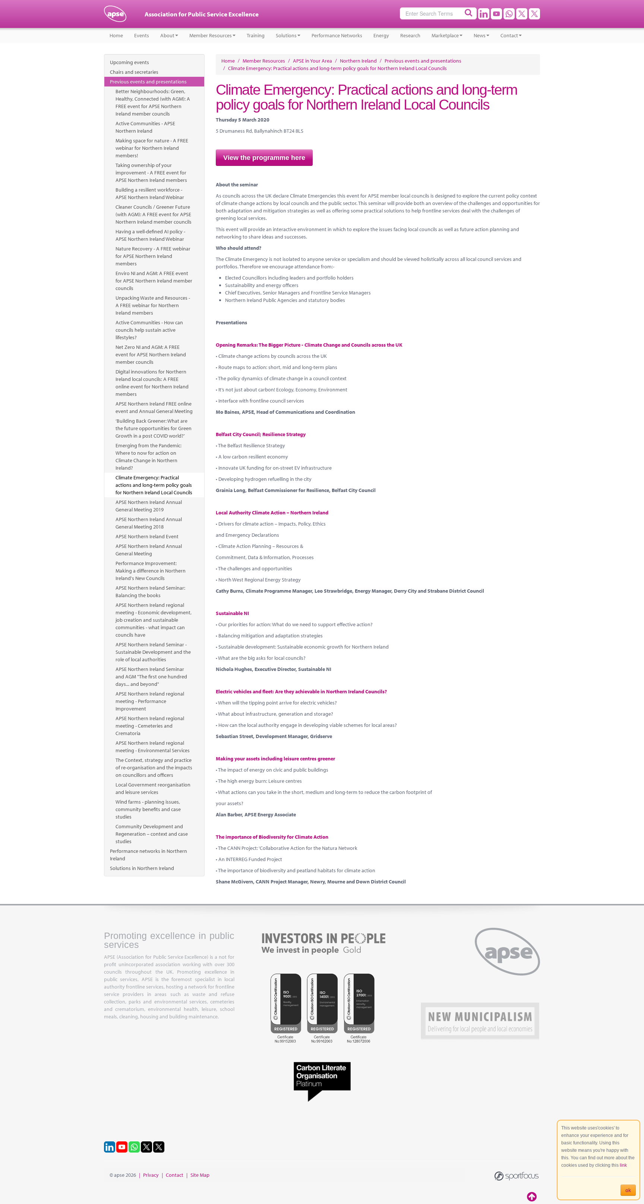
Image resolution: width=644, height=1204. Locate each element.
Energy (381, 35)
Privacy (151, 1175)
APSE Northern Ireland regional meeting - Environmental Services (153, 747)
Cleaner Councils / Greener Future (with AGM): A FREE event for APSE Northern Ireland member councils (154, 214)
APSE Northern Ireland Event (147, 536)
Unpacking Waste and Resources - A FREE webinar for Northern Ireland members (153, 305)
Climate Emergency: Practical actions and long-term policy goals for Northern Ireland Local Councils (154, 485)
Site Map (199, 1175)
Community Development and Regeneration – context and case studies (152, 834)
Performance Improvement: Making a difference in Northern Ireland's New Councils (151, 570)
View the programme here (264, 157)
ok (628, 1190)
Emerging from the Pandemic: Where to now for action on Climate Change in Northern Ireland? (148, 456)
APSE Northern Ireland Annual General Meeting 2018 (149, 523)
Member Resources (210, 35)
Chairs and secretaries (134, 72)
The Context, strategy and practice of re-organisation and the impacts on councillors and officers (154, 767)
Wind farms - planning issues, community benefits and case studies (148, 809)
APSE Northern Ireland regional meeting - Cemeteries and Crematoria (150, 726)
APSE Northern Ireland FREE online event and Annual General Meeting (154, 407)
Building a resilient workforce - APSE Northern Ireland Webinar (150, 193)
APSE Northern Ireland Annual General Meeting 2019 (149, 506)
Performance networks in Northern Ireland (148, 855)
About (167, 35)
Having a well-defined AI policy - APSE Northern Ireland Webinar (150, 235)
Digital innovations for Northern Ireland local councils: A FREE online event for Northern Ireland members (152, 382)
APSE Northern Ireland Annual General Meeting (149, 550)
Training (256, 35)
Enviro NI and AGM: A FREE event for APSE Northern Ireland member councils (154, 280)
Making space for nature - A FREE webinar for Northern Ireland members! (152, 148)
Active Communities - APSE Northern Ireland (145, 127)
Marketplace (445, 35)
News (480, 35)
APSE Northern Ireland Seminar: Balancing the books (150, 591)
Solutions (286, 35)
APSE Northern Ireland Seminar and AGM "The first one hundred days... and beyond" (151, 676)
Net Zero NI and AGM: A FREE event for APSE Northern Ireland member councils (151, 354)
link (623, 1165)
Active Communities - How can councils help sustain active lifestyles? (149, 330)
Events (141, 35)
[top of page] (532, 1196)
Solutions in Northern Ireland (142, 868)
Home (116, 35)
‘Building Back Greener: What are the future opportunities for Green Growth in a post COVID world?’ (154, 428)
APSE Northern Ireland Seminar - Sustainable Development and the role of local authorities (153, 652)
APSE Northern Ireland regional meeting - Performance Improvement (150, 701)
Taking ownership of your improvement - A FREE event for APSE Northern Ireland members (151, 172)
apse (115, 17)
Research (410, 35)
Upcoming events (129, 62)
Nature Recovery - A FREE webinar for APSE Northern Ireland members (153, 256)
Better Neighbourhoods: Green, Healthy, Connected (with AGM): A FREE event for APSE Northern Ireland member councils (153, 102)
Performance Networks (337, 35)
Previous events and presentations (148, 81)
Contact (509, 35)
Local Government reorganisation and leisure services (153, 788)
